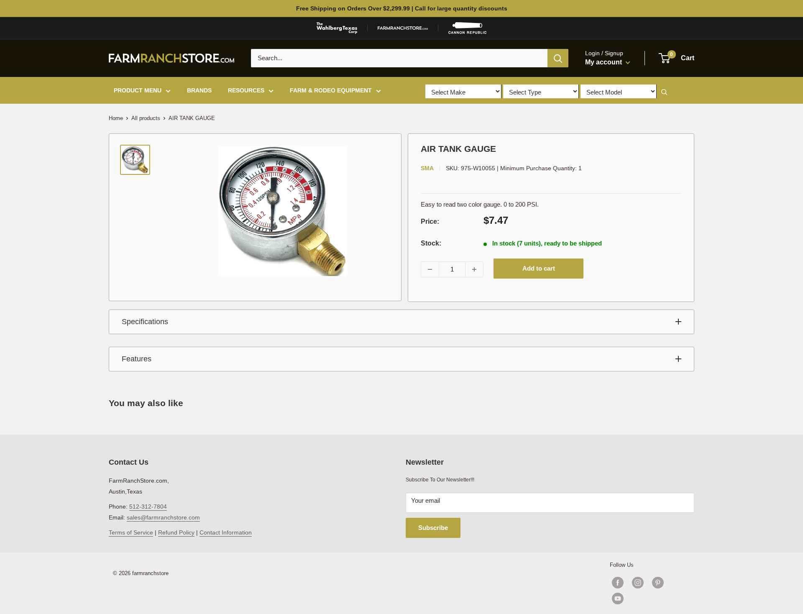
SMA (427, 168)
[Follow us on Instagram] (638, 582)
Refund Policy (176, 532)
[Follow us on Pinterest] (658, 582)
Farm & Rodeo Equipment (331, 90)
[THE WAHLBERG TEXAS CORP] (337, 28)
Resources (246, 90)
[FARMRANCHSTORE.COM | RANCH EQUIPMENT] (403, 28)
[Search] (557, 58)
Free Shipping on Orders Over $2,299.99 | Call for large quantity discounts (401, 8)
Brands (199, 90)
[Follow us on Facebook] (618, 582)
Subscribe (433, 527)
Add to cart (538, 268)
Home (116, 118)
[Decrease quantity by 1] (430, 269)
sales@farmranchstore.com (163, 517)
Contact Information (225, 532)
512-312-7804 (148, 506)
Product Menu (137, 90)
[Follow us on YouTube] (648, 598)
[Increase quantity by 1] (474, 269)
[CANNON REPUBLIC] (467, 28)
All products (145, 118)
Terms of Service (131, 532)
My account (604, 62)
